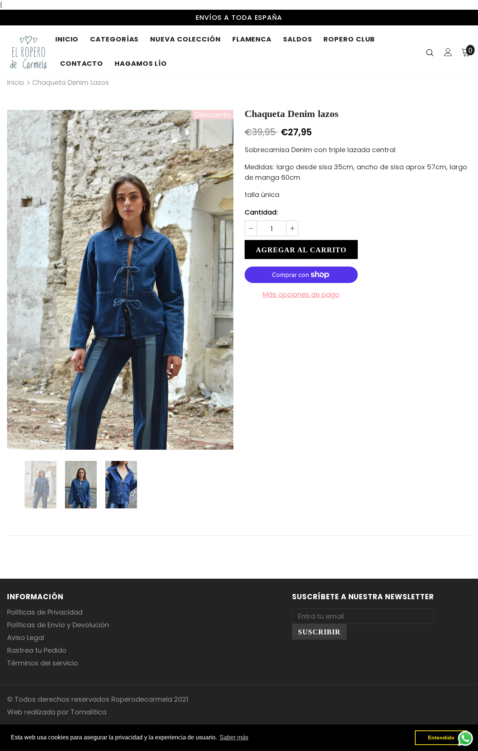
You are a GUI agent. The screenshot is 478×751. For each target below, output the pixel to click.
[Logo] (28, 52)
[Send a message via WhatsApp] (465, 738)
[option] (120, 280)
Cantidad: (261, 212)
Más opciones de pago (301, 294)
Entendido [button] (441, 738)
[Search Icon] (430, 52)
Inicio (15, 82)
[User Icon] (448, 52)
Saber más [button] (234, 737)
